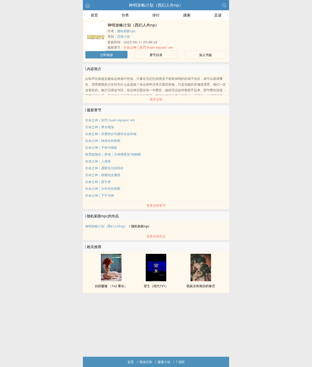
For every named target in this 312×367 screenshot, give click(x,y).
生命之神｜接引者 (98, 182)
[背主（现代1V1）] (156, 279)
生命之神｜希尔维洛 (99, 127)
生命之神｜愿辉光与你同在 (104, 168)
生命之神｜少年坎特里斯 (102, 188)
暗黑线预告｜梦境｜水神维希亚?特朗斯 (113, 154)
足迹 (218, 15)
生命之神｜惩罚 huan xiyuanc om (148, 47)
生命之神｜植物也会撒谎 (102, 175)
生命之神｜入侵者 (98, 161)
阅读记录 (145, 362)
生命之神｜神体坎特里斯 (102, 140)
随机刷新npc (126, 31)
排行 (156, 15)
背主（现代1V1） (156, 286)
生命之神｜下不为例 (99, 195)
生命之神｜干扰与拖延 (101, 147)
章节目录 (156, 55)
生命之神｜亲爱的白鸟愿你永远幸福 (110, 134)
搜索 (186, 15)
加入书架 (205, 55)
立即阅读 (106, 55)
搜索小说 (164, 362)
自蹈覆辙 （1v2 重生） (111, 286)
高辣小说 (123, 36)
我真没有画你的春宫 (200, 286)
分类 (125, 15)
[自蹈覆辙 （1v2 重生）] (111, 279)
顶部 (181, 362)
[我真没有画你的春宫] (200, 279)
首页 (94, 15)
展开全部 (156, 99)
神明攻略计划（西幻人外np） (156, 5)
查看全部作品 (156, 236)
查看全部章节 (156, 205)
